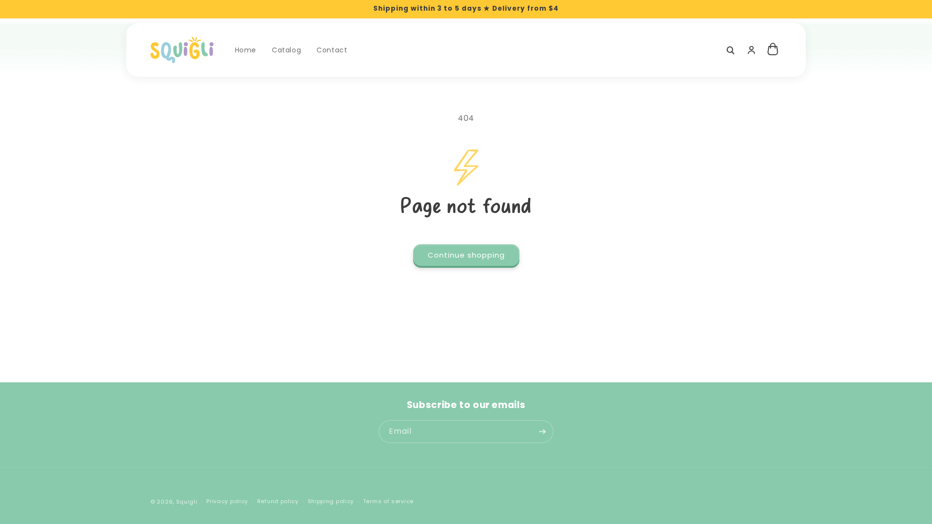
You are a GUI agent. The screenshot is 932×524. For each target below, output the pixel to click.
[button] (730, 50)
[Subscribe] (542, 431)
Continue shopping (466, 255)
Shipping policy (331, 501)
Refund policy (278, 501)
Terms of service (388, 501)
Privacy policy (227, 501)
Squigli (187, 502)
